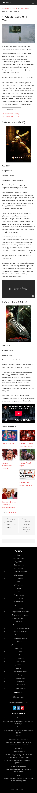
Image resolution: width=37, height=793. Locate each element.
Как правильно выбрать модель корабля (19, 718)
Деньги (19, 562)
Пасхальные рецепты (21, 625)
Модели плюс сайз (20, 571)
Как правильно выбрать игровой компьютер (19, 770)
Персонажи (19, 608)
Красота (21, 658)
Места (19, 591)
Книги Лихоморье (19, 766)
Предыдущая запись (11, 523)
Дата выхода (19, 558)
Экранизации (20, 688)
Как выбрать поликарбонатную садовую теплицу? (19, 722)
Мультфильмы (19, 605)
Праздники (20, 661)
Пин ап (20, 598)
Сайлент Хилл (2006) (11, 114)
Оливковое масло (19, 751)
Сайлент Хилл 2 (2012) (11, 116)
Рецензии (20, 681)
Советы (19, 648)
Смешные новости (19, 645)
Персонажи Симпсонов (20, 611)
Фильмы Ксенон (8, 443)
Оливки (19, 748)
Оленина (19, 736)
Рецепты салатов (20, 631)
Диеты (20, 578)
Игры (19, 582)
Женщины (19, 568)
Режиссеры (20, 678)
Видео (19, 555)
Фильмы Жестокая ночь (19, 739)
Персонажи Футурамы (20, 615)
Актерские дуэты (20, 671)
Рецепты (19, 621)
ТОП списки (7, 2)
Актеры (20, 675)
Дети (21, 655)
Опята (19, 775)
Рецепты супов (20, 635)
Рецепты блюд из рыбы (20, 628)
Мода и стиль (19, 595)
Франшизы (24, 8)
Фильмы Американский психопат (7, 465)
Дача (20, 651)
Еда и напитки (19, 565)
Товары (19, 665)
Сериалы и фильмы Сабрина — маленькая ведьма (9, 504)
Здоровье (19, 575)
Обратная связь (18, 697)
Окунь (19, 727)
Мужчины (19, 602)
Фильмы (15, 8)
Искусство (19, 585)
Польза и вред (19, 618)
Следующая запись (26, 525)
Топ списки (6, 8)
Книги (19, 588)
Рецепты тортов (20, 638)
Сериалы (19, 641)
